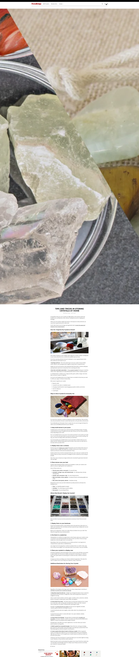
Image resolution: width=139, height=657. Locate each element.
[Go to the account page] (105, 4)
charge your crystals (63, 447)
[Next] (86, 1)
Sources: (53, 646)
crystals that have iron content (62, 606)
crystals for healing (74, 370)
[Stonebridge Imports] (36, 4)
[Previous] (52, 1)
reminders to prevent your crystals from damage (60, 590)
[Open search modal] (102, 4)
